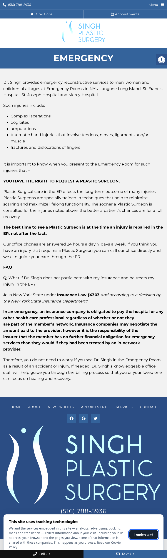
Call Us (44, 554)
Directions (43, 14)
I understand (143, 534)
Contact (148, 407)
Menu (153, 5)
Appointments (127, 14)
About (34, 407)
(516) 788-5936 (19, 5)
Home (15, 407)
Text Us (127, 554)
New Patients (61, 407)
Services (124, 407)
